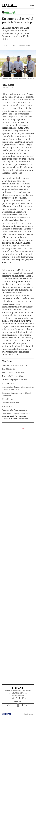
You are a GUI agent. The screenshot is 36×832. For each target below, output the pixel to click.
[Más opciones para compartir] (13, 45)
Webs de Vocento (28, 714)
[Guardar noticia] (3, 45)
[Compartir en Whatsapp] (10, 45)
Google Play (27, 705)
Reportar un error (28, 429)
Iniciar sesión (28, 5)
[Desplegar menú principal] (32, 5)
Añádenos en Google (24, 45)
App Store (10, 705)
